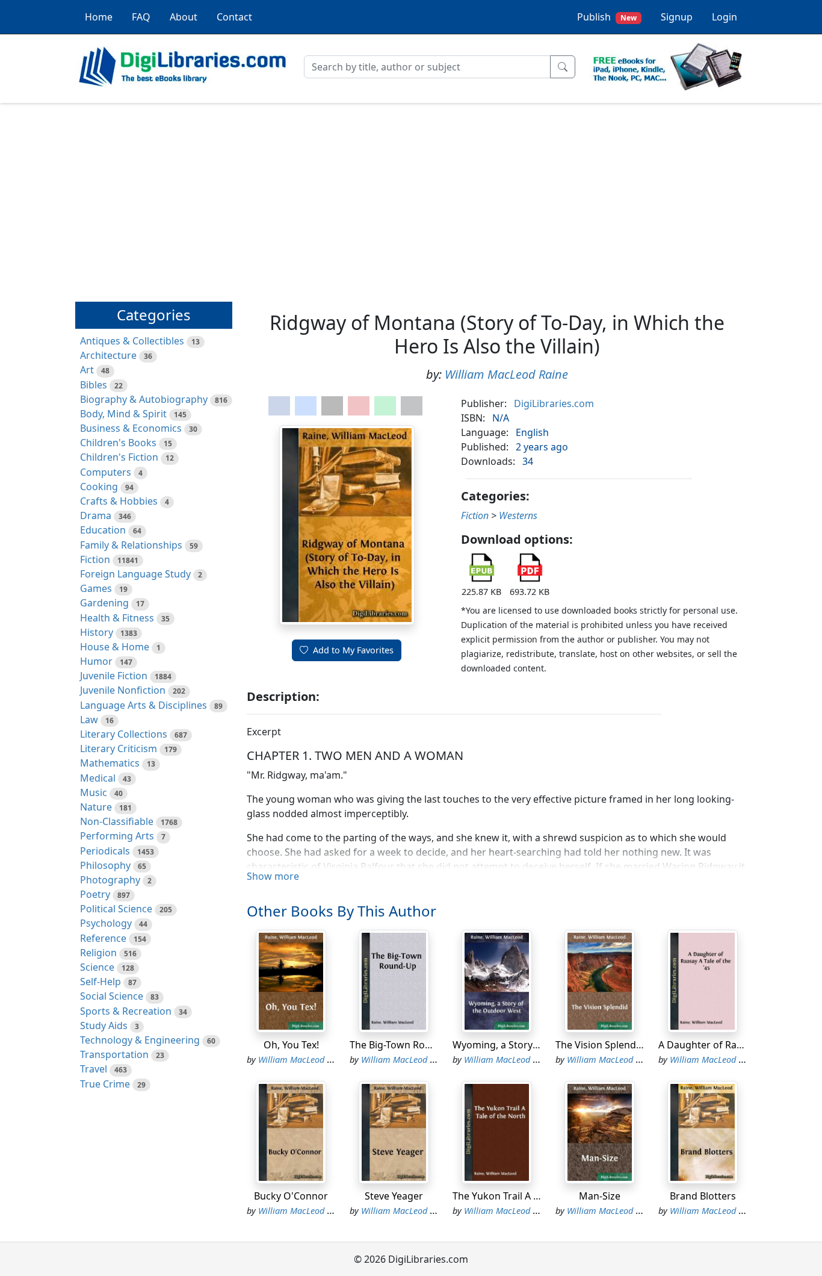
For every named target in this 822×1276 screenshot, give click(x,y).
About (183, 16)
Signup (677, 16)
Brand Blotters (703, 1196)
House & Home (114, 646)
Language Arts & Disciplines (143, 705)
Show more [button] (273, 876)
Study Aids (104, 1025)
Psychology (106, 923)
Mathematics (110, 763)
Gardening (104, 602)
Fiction (95, 559)
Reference (103, 938)
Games (96, 588)
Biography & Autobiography (144, 399)
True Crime (105, 1084)
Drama (95, 515)
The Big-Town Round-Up (404, 1044)
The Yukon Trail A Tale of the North (531, 1196)
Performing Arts (117, 835)
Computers (105, 472)
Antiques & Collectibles (132, 340)
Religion (98, 952)
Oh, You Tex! (291, 1044)
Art (87, 369)
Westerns (518, 515)
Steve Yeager (394, 1196)
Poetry (95, 894)
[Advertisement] (411, 197)
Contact (234, 16)
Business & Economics (131, 428)
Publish (607, 16)
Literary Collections (123, 734)
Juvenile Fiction (113, 675)
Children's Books (118, 442)
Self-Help (100, 981)
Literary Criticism (118, 748)
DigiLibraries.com (554, 403)
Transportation (114, 1054)
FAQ (141, 16)
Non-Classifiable (116, 821)
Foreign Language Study (135, 573)
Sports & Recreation (126, 1011)
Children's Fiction (119, 457)
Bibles (93, 384)
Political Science (116, 908)
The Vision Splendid (599, 1044)
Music (93, 792)
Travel (93, 1068)
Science (97, 967)
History (96, 632)
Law (89, 719)
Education (103, 530)
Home (99, 16)
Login (724, 16)
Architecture (108, 355)
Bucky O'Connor (291, 1196)
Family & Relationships (131, 545)
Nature (96, 807)
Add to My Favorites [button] (353, 650)
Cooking (99, 486)
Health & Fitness (117, 617)
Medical (98, 778)
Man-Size (599, 1196)
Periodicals (105, 850)
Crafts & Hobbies (119, 501)
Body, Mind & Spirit (123, 413)
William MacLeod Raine (506, 374)
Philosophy (105, 865)
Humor (96, 661)
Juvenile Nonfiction (122, 690)
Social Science (111, 996)
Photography (110, 879)
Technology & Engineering (140, 1040)
